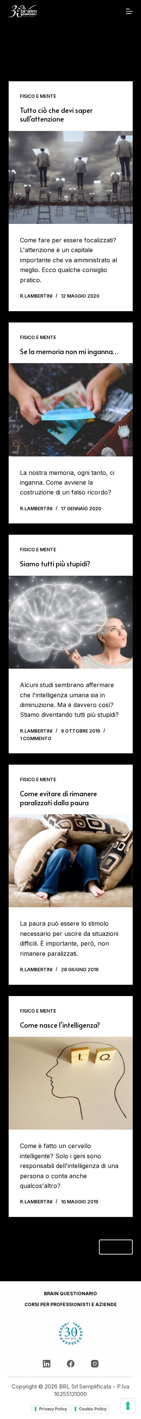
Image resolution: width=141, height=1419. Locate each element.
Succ (112, 1247)
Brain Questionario (70, 1293)
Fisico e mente (38, 96)
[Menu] (129, 11)
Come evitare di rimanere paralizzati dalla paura (58, 798)
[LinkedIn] (46, 1363)
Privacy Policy (53, 1408)
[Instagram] (95, 1363)
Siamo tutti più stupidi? (55, 563)
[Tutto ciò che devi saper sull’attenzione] (71, 177)
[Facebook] (70, 1363)
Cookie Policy (92, 1408)
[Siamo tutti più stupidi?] (71, 622)
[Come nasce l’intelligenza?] (71, 1083)
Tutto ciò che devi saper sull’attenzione (56, 114)
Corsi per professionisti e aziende (70, 1304)
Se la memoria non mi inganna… (69, 351)
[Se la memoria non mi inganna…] (71, 409)
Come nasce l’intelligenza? (60, 1025)
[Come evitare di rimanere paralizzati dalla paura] (71, 861)
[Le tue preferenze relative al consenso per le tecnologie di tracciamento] (128, 1406)
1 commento (36, 738)
